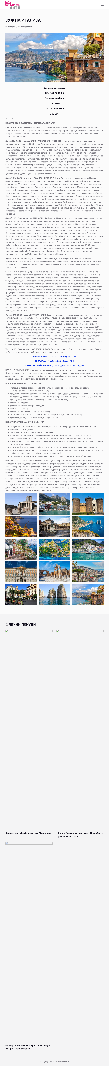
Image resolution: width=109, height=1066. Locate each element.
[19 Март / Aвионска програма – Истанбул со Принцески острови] (80, 729)
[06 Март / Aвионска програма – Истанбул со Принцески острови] (29, 941)
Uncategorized (25, 27)
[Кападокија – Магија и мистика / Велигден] (29, 729)
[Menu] (102, 4)
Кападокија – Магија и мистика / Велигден (28, 833)
